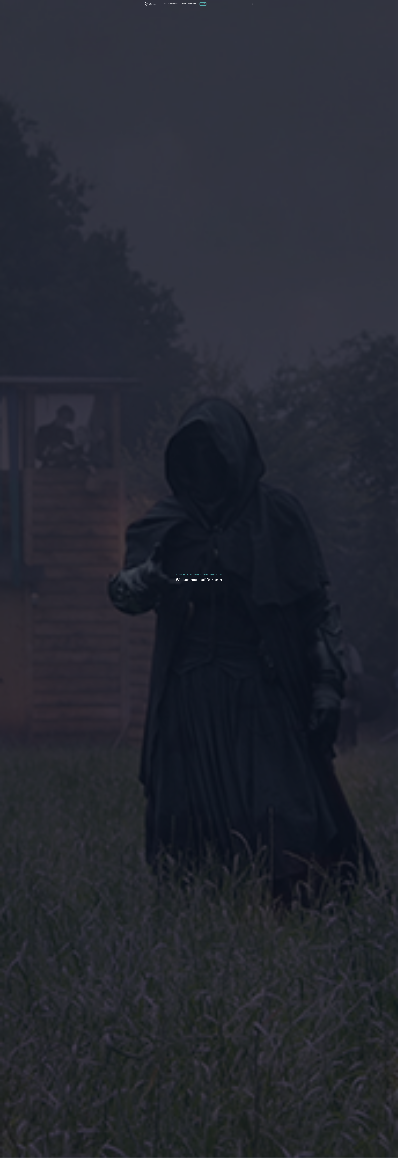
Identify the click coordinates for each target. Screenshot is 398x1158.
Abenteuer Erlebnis (169, 4)
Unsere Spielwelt (188, 4)
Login (203, 4)
